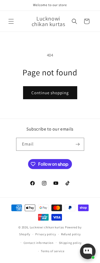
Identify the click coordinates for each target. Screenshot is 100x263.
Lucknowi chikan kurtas (47, 227)
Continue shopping (50, 92)
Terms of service (52, 251)
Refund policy (71, 234)
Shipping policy (70, 243)
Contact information (39, 243)
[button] (11, 21)
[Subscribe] (78, 144)
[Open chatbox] (88, 251)
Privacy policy (45, 234)
